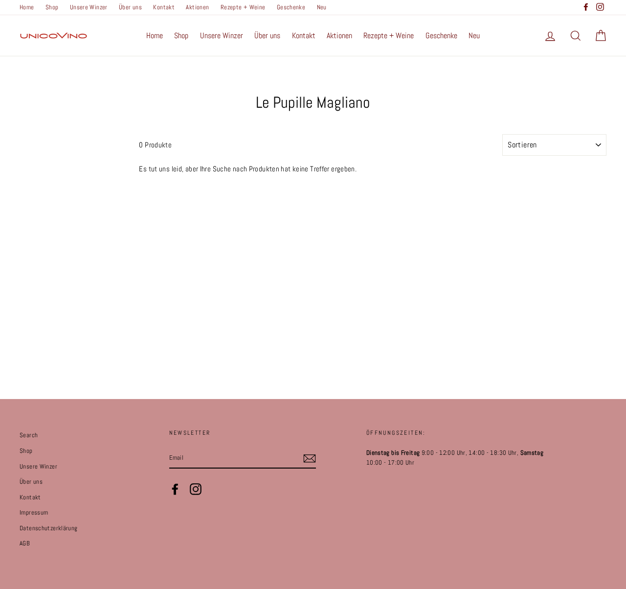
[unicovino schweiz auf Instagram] (195, 489)
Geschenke (291, 7)
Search (29, 435)
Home (27, 7)
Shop (52, 7)
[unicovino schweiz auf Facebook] (175, 489)
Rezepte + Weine (243, 7)
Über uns (130, 7)
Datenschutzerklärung (49, 528)
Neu (322, 7)
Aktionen (197, 7)
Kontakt (164, 7)
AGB (25, 543)
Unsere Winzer (89, 7)
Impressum (34, 513)
